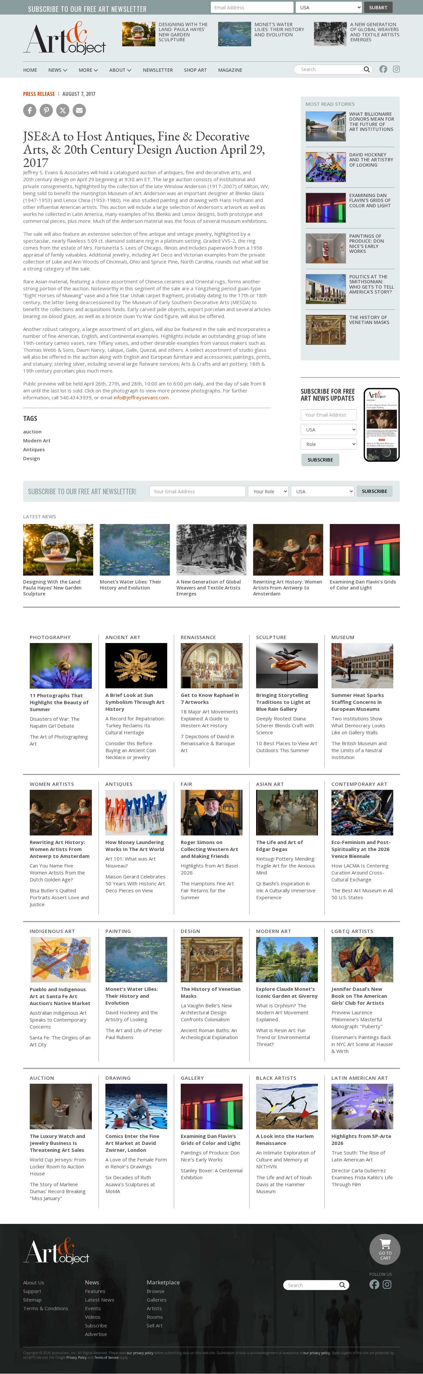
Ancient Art (123, 637)
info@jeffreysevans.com (141, 397)
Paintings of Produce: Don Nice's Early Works (366, 243)
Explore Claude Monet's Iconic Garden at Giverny (287, 992)
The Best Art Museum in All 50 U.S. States (362, 894)
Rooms (155, 1316)
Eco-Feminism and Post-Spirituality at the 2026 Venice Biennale (361, 849)
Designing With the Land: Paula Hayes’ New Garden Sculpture (183, 32)
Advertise (96, 1334)
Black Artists (276, 1077)
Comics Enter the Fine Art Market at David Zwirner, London (132, 1143)
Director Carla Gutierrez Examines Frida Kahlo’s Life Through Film (362, 1177)
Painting (118, 931)
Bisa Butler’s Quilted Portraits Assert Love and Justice (59, 897)
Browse (156, 1291)
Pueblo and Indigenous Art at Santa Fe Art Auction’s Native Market (60, 996)
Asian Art (270, 784)
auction (32, 431)
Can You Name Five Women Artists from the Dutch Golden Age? (57, 872)
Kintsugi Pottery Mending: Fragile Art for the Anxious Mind (285, 865)
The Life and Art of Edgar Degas (279, 845)
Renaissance (198, 637)
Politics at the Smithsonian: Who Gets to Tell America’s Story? (371, 284)
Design (31, 458)
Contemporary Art (359, 784)
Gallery (192, 1077)
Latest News (39, 516)
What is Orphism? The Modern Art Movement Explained (282, 1012)
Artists (154, 1308)
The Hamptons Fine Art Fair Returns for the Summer (207, 890)
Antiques (34, 449)
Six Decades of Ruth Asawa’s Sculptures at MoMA (130, 1184)
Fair (186, 784)
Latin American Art (359, 1077)
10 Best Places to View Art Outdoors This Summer (286, 746)
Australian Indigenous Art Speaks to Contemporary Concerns (58, 1019)
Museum (343, 637)
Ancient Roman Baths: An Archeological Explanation (209, 1033)
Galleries (157, 1299)
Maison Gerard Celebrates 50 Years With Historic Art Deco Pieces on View (135, 883)
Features (95, 1291)
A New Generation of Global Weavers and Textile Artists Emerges (375, 32)
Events (93, 1308)
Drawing (118, 1077)
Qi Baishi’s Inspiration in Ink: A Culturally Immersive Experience (286, 890)
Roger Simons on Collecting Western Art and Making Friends (209, 849)
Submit (378, 7)
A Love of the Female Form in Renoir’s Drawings (136, 1163)
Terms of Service (107, 1357)
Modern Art (37, 440)
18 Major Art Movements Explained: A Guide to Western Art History (209, 718)
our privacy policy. (317, 1353)
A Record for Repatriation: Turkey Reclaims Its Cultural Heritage (135, 725)
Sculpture (271, 637)
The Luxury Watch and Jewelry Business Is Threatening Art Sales (57, 1143)
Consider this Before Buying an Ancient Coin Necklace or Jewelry (130, 750)
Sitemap (32, 1299)
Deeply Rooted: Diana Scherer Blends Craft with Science (285, 725)
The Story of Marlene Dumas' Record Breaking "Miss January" (58, 1191)
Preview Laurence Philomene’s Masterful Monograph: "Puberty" (356, 1019)
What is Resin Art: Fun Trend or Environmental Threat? (283, 1037)
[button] (29, 110)
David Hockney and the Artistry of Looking (371, 159)
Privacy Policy (76, 1357)
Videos (92, 1316)
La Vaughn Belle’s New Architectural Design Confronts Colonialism (206, 1012)
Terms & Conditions (45, 1308)
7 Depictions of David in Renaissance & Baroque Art (208, 743)
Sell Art (155, 1325)
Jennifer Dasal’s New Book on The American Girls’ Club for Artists (359, 996)
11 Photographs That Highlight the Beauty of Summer (59, 702)
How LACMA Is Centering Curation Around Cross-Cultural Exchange (360, 872)
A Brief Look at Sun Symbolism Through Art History (135, 702)
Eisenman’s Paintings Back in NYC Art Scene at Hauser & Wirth (362, 1044)
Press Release (39, 94)
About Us (33, 1282)
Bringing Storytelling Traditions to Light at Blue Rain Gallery (283, 702)
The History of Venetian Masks (369, 319)
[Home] (64, 38)
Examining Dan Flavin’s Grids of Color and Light (370, 200)
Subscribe (320, 459)
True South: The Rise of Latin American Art (358, 1156)
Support (32, 1291)
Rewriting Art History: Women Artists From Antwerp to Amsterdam (287, 588)
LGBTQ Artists (352, 931)
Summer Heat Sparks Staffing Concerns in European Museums (357, 702)
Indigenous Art (52, 931)
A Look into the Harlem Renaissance (285, 1139)
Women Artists (52, 784)
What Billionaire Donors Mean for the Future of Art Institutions (371, 121)
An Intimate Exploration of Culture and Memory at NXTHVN (285, 1159)
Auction (42, 1077)
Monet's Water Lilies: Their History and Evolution (279, 29)
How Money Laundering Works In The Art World (134, 845)
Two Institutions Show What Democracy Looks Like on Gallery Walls (358, 725)
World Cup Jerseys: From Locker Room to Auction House (58, 1166)
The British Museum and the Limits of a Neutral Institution (359, 750)
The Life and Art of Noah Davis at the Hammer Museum (284, 1184)
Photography (50, 637)
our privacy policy (140, 1353)
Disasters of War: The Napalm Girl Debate (55, 722)
